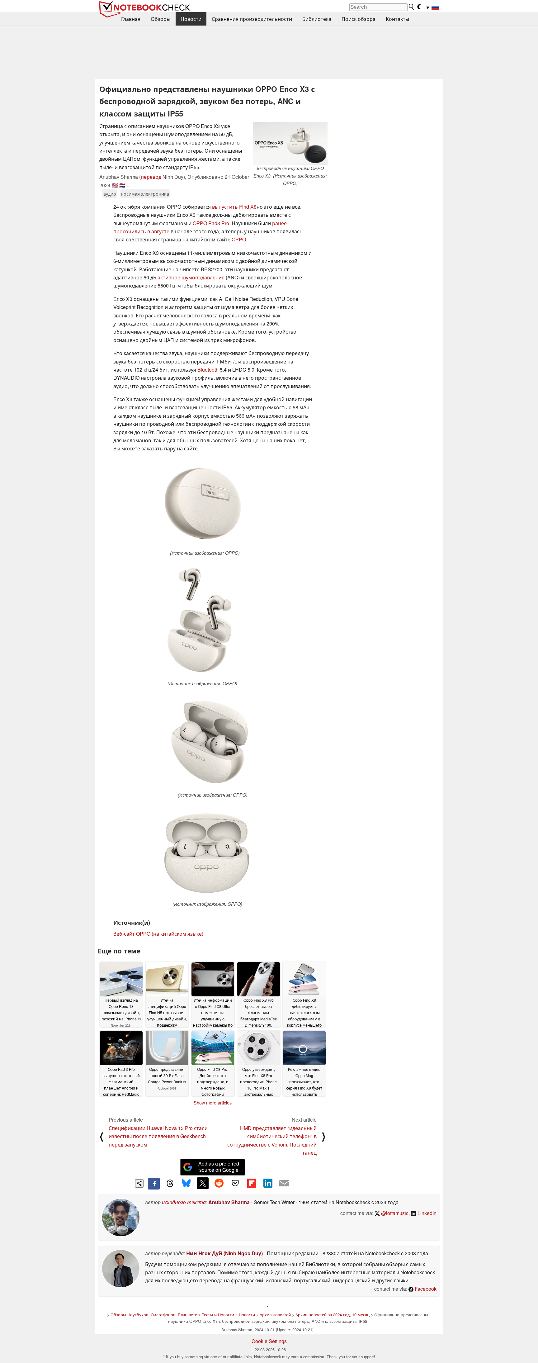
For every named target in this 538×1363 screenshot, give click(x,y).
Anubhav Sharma (229, 1202)
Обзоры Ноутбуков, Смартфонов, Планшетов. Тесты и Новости (172, 1315)
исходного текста (184, 1202)
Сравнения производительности (252, 18)
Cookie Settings (269, 1341)
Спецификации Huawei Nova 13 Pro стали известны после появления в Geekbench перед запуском (158, 1136)
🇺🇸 (115, 185)
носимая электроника (145, 193)
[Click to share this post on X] (203, 1183)
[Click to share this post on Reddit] (219, 1183)
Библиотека (316, 18)
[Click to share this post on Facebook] (154, 1184)
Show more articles (213, 1102)
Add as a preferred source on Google (218, 1167)
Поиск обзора (358, 18)
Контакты (397, 18)
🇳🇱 (122, 185)
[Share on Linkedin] (268, 1183)
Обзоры (160, 18)
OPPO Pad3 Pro (211, 223)
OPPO (239, 239)
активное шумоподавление (191, 277)
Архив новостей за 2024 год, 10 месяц (332, 1315)
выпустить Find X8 (234, 206)
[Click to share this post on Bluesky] (186, 1184)
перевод (151, 176)
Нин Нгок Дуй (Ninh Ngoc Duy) (224, 1253)
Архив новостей (275, 1315)
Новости (191, 18)
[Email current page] (284, 1184)
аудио (109, 193)
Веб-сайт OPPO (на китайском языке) (158, 933)
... (128, 185)
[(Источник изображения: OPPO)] (205, 503)
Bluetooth (208, 369)
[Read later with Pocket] (235, 1183)
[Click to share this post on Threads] (170, 1184)
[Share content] (139, 1183)
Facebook (425, 1288)
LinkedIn (426, 1213)
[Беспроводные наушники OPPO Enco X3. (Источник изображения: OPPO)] (290, 143)
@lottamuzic (394, 1213)
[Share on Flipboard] (251, 1183)
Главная (130, 18)
